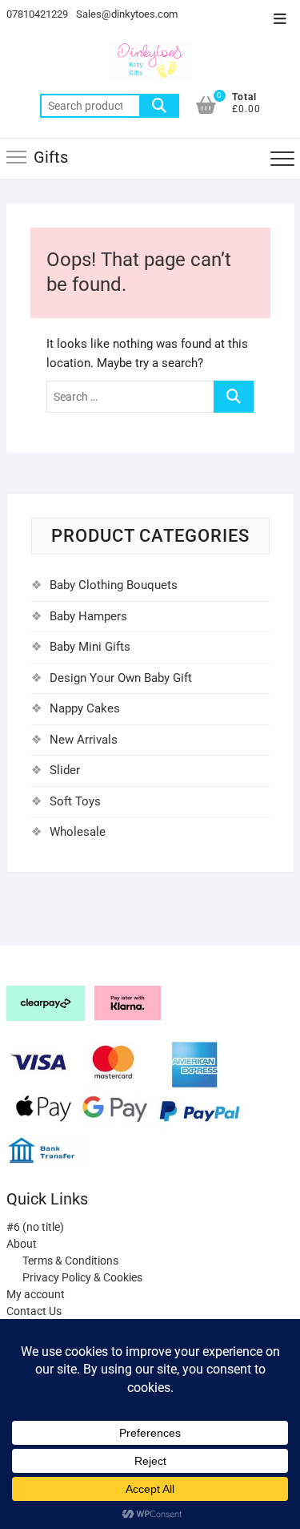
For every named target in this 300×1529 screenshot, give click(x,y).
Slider (65, 770)
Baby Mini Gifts (90, 646)
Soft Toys (75, 801)
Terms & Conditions (70, 1260)
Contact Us (34, 1311)
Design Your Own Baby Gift (121, 678)
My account (35, 1294)
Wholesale (78, 832)
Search (159, 106)
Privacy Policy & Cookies (82, 1277)
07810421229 (37, 14)
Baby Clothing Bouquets (114, 585)
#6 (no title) (35, 1226)
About (21, 1243)
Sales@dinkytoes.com (127, 14)
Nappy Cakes (85, 708)
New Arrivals (84, 739)
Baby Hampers (88, 616)
